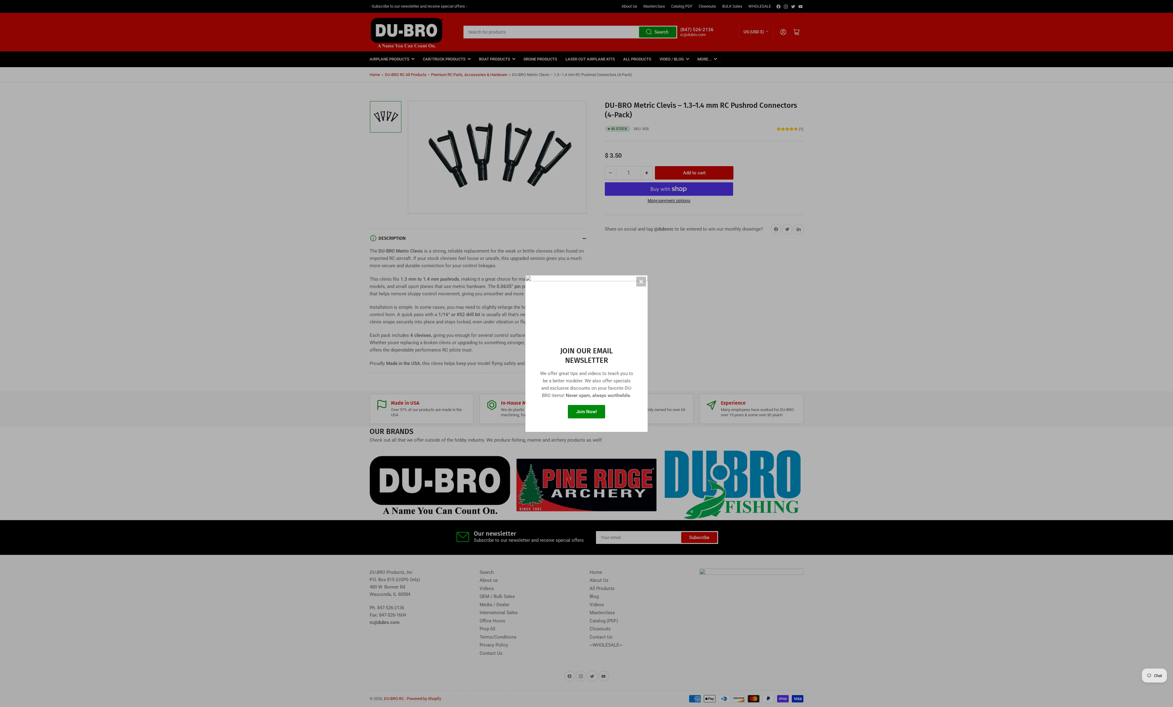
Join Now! (586, 411)
